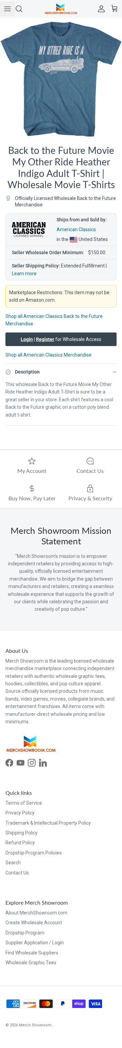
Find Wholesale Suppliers (31, 952)
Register (45, 339)
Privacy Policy (20, 812)
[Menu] (7, 8)
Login (27, 339)
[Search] (22, 8)
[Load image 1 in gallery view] (61, 79)
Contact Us (17, 872)
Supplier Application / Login (34, 942)
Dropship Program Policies (33, 852)
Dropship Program (24, 932)
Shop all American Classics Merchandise (48, 355)
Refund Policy (20, 842)
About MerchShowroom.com (36, 912)
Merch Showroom (35, 1025)
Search (13, 862)
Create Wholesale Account (33, 922)
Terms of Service (23, 803)
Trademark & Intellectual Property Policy (48, 823)
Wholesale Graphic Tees (30, 962)
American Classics (76, 229)
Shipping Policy (21, 832)
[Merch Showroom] (61, 8)
